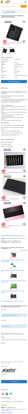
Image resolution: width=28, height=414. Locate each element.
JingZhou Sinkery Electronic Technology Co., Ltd (12, 235)
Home (3, 11)
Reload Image (4, 374)
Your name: (3, 309)
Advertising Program (6, 410)
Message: (3, 343)
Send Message (14, 381)
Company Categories (18, 401)
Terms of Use (24, 409)
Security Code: (4, 366)
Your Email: (3, 320)
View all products (23, 250)
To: (2, 331)
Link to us (3, 409)
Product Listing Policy (15, 409)
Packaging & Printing (10, 11)
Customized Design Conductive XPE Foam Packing (12, 301)
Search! (23, 6)
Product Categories (6, 401)
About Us (8, 409)
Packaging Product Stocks (8, 12)
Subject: (3, 337)
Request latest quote (14, 81)
